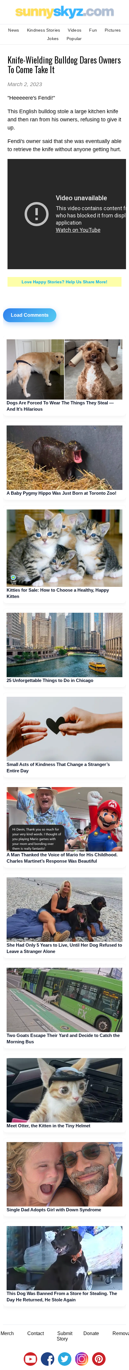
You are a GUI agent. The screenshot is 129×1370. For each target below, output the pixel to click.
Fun (93, 30)
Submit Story (64, 1336)
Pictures (113, 30)
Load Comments (30, 315)
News (13, 30)
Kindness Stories (43, 30)
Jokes (53, 38)
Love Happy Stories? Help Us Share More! (64, 281)
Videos (74, 30)
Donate (91, 1333)
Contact (35, 1333)
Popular (74, 38)
